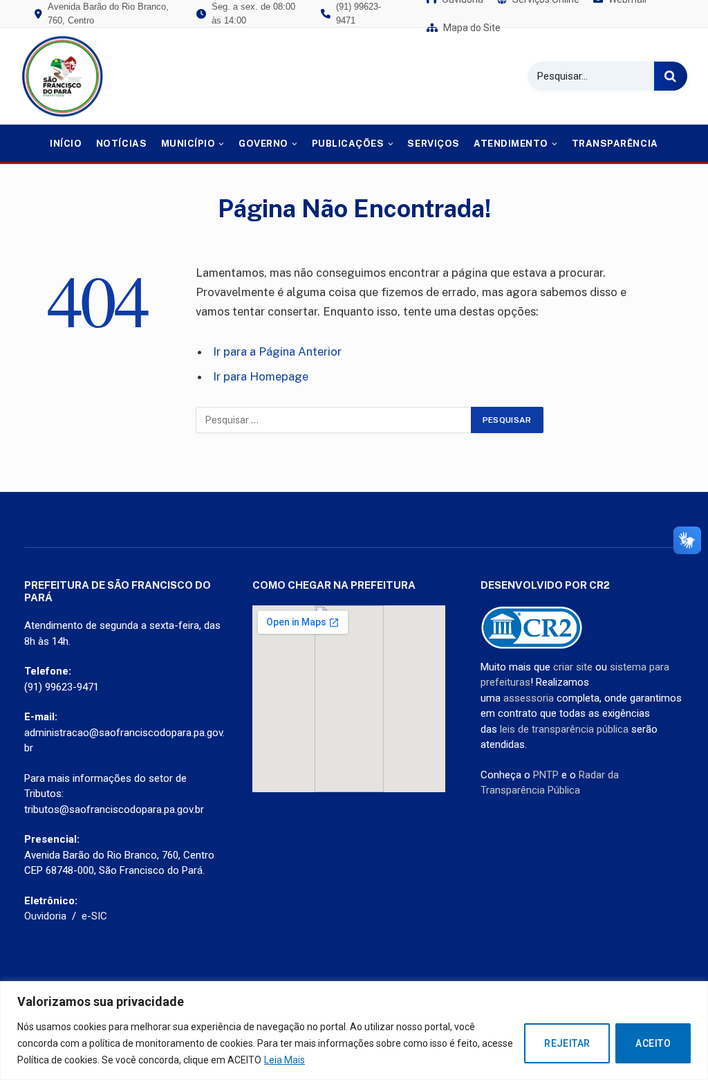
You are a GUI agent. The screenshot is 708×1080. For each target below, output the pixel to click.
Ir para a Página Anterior (277, 351)
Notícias (121, 143)
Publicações (348, 143)
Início (66, 143)
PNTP (546, 775)
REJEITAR (567, 1043)
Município (188, 143)
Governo (263, 143)
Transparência (615, 143)
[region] (354, 1030)
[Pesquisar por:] (334, 420)
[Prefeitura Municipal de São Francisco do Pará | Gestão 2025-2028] (62, 76)
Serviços (433, 143)
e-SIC (94, 916)
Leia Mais (284, 1059)
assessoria (528, 698)
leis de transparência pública (564, 729)
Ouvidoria (45, 916)
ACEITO (653, 1043)
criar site (573, 667)
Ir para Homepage (260, 376)
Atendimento (511, 143)
